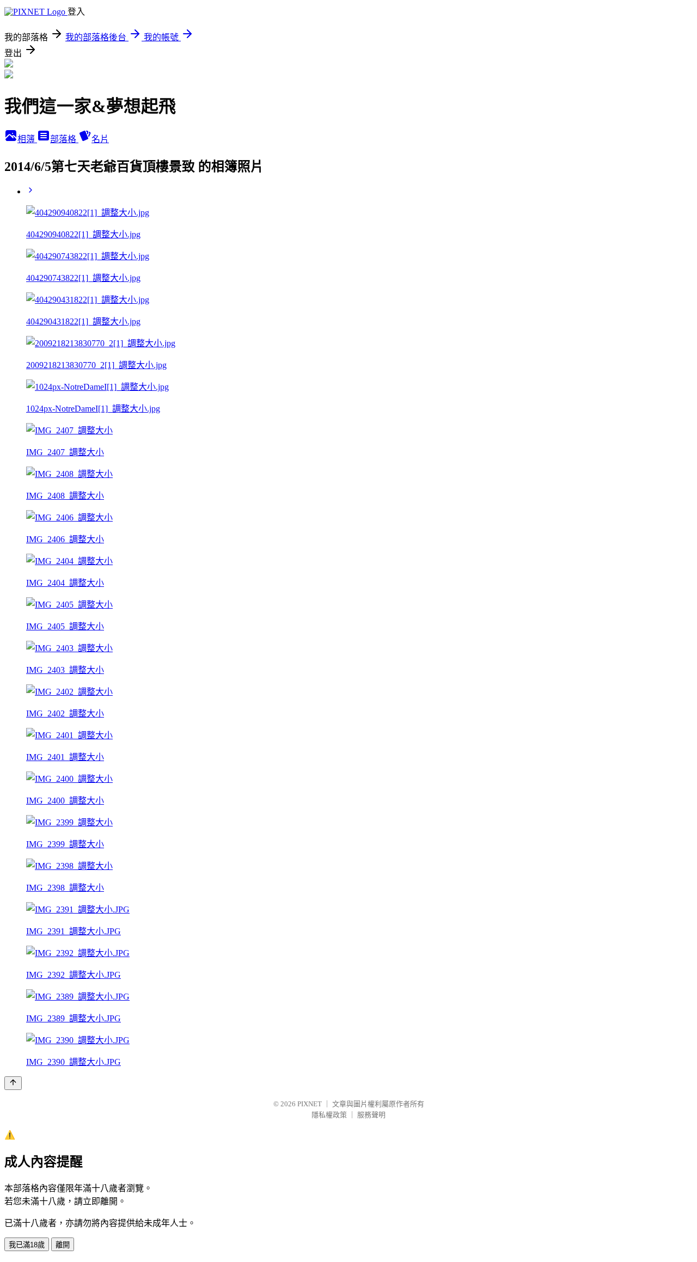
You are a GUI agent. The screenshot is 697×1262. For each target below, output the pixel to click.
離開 (63, 1245)
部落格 (64, 139)
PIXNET (309, 1104)
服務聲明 (371, 1115)
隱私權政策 (329, 1115)
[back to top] (13, 1083)
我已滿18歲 (27, 1245)
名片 (100, 139)
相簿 (27, 139)
